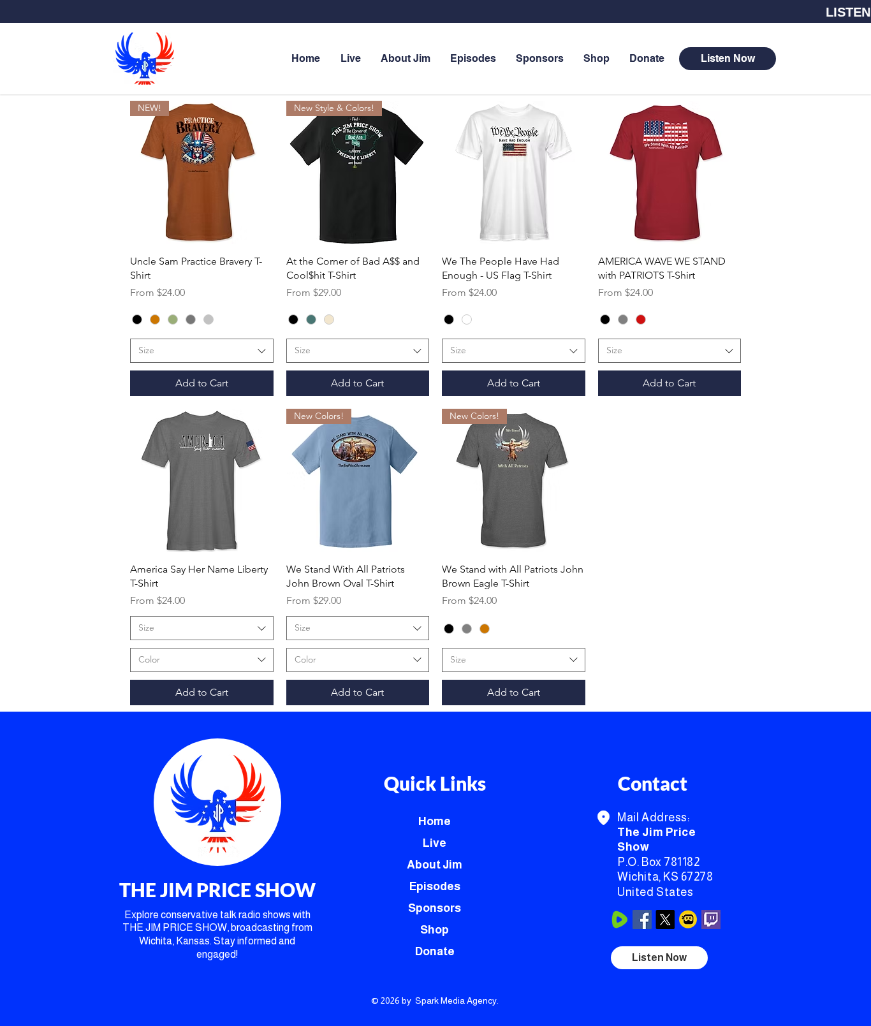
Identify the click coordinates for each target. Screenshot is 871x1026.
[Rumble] (619, 919)
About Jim (434, 864)
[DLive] (688, 919)
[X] (665, 919)
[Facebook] (642, 919)
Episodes (434, 886)
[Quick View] (513, 172)
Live (434, 843)
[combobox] (202, 351)
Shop (434, 929)
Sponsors (434, 908)
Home (434, 821)
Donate (435, 951)
